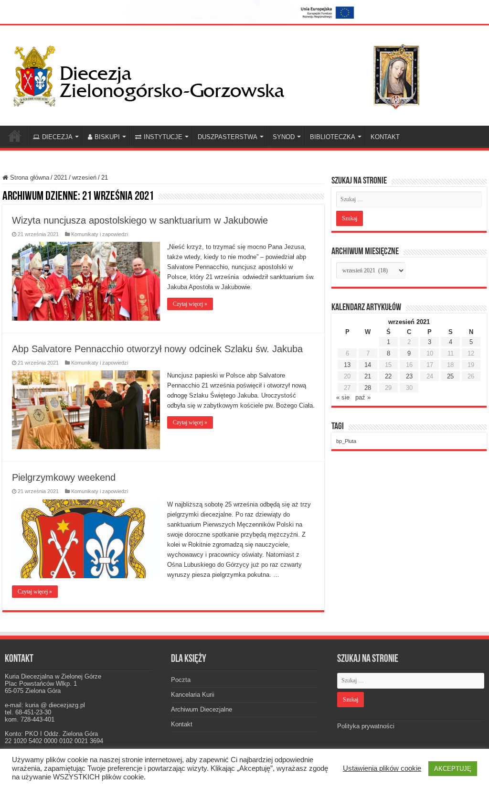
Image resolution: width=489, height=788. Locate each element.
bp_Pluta (346, 441)
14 (367, 364)
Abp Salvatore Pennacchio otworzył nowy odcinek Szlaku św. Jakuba (157, 349)
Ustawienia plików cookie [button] (382, 768)
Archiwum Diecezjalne (201, 709)
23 (409, 376)
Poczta (181, 679)
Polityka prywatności (365, 726)
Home (14, 136)
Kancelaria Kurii (192, 694)
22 (388, 376)
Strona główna (28, 177)
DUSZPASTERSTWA (227, 136)
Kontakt (181, 724)
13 (347, 364)
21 (367, 376)
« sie (343, 397)
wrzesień (84, 177)
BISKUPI (107, 136)
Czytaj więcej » (190, 304)
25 (450, 376)
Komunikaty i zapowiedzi (99, 234)
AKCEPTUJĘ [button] (452, 768)
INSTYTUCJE (163, 136)
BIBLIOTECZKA (332, 136)
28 (367, 387)
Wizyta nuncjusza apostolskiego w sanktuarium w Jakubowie (140, 220)
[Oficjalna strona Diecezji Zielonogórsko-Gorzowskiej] (224, 74)
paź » (363, 397)
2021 (60, 177)
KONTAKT (385, 136)
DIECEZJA (57, 136)
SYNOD (284, 136)
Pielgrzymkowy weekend (64, 477)
